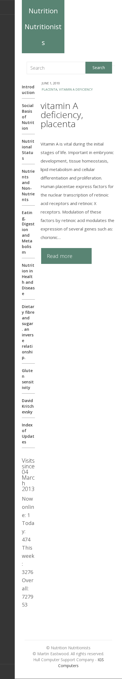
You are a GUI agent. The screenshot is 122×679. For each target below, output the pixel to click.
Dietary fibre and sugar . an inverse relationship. (28, 332)
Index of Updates (28, 433)
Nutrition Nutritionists (43, 26)
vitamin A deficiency (76, 89)
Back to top (7, 671)
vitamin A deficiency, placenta (62, 114)
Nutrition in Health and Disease (28, 279)
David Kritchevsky (28, 406)
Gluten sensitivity (28, 379)
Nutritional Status (28, 149)
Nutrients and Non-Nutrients (28, 185)
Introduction (28, 89)
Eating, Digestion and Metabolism (28, 232)
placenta (49, 89)
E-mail (7, 7)
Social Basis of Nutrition (28, 117)
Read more (59, 256)
